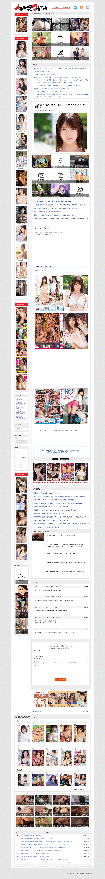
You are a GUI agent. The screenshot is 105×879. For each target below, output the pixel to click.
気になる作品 (19, 404)
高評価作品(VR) (19, 410)
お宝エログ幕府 (19, 462)
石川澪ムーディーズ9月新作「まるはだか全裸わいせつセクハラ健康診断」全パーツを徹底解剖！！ (43, 847)
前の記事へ (37, 711)
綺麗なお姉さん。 (19, 465)
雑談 (47, 110)
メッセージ (37, 665)
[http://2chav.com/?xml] (81, 9)
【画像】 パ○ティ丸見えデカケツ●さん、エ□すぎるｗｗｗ (50, 97)
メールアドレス (38, 656)
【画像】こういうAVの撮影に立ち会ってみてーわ (60, 553)
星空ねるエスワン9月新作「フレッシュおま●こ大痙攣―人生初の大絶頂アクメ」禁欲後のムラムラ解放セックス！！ (47, 859)
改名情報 (18, 416)
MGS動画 (18, 411)
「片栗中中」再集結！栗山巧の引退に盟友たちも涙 (48, 91)
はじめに (18, 398)
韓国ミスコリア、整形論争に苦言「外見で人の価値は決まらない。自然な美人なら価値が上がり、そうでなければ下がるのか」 (61, 77)
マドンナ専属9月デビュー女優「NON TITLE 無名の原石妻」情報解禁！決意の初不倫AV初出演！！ (43, 850)
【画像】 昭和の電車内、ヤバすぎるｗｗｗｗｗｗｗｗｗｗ (51, 506)
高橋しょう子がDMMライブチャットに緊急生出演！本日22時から (65, 571)
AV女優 (17, 399)
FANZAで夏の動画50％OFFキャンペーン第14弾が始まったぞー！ (52, 88)
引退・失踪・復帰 (20, 418)
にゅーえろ (18, 454)
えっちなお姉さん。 (20, 464)
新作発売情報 (19, 412)
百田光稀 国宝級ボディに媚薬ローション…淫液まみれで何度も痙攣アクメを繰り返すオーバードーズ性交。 (61, 205)
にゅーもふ (18, 451)
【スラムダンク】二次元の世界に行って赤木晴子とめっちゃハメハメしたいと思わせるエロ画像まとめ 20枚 (61, 80)
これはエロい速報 (19, 467)
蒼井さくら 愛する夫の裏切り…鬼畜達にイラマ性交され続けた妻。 (54, 215)
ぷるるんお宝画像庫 (20, 461)
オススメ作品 (19, 413)
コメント (52, 110)
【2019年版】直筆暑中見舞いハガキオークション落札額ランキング (66, 562)
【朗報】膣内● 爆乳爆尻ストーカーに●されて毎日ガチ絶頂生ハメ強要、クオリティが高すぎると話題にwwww (61, 218)
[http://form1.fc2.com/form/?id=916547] (87, 9)
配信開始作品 (19, 403)
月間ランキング (19, 406)
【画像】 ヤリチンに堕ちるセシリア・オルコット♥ (48, 74)
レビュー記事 (19, 407)
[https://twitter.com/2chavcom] (75, 9)
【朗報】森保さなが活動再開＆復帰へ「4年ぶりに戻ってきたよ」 (35, 856)
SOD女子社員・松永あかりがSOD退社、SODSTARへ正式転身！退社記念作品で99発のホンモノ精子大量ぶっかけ (46, 841)
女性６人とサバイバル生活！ (42, 71)
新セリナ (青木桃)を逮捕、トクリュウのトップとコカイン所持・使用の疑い (38, 838)
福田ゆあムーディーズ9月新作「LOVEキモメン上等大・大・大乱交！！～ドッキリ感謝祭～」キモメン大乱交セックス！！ (48, 862)
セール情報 (18, 415)
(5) (54, 110)
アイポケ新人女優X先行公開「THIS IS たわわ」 (31, 835)
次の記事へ (83, 711)
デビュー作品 (19, 402)
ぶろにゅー (18, 456)
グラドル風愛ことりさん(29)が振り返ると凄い (47, 211)
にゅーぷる (18, 453)
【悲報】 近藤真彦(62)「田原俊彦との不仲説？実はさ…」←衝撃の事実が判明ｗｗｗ (57, 85)
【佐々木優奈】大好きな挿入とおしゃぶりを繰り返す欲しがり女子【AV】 (56, 208)
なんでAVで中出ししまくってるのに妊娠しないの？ (61, 535)
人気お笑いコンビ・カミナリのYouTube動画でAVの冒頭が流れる (35, 853)
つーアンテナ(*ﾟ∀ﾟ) (20, 457)
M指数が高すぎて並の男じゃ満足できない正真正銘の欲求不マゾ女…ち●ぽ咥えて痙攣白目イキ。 (61, 68)
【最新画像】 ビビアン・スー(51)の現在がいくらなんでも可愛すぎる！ (54, 82)
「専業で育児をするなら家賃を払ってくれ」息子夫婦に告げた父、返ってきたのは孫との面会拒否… (61, 94)
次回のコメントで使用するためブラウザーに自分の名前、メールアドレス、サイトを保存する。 (56, 662)
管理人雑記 (18, 417)
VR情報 (17, 408)
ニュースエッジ (19, 459)
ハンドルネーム (38, 650)
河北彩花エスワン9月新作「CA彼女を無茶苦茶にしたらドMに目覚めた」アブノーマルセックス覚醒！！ (44, 844)
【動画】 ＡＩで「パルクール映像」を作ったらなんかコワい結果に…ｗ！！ (56, 510)
